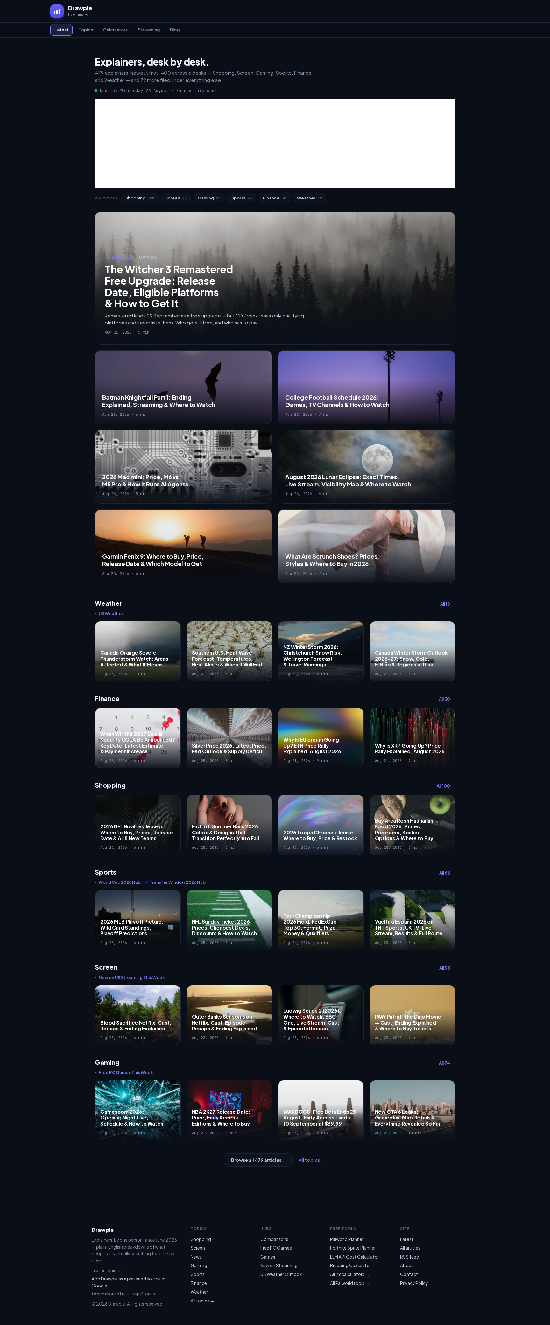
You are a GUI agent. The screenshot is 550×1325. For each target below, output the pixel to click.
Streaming (149, 29)
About (406, 1265)
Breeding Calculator (350, 1265)
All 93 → (447, 968)
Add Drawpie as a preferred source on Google (129, 1282)
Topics (86, 29)
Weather (309, 197)
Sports (241, 197)
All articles (410, 1248)
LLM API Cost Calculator (354, 1256)
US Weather (111, 613)
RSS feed (409, 1256)
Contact (409, 1274)
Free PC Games (276, 1248)
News (196, 1256)
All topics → (312, 1160)
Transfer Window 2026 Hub (178, 882)
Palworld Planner (346, 1239)
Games (267, 1256)
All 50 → (447, 699)
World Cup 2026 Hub (120, 882)
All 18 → (447, 604)
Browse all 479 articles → (258, 1160)
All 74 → (447, 1063)
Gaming (209, 197)
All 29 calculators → (350, 1274)
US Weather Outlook (281, 1274)
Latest (61, 29)
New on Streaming (279, 1265)
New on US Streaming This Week (132, 977)
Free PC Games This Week (126, 1072)
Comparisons (274, 1239)
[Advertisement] (275, 143)
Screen (176, 197)
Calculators (115, 29)
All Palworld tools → (350, 1283)
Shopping (139, 197)
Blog (175, 29)
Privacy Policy (414, 1283)
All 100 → (446, 786)
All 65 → (447, 872)
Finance (274, 197)
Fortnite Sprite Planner (353, 1248)
